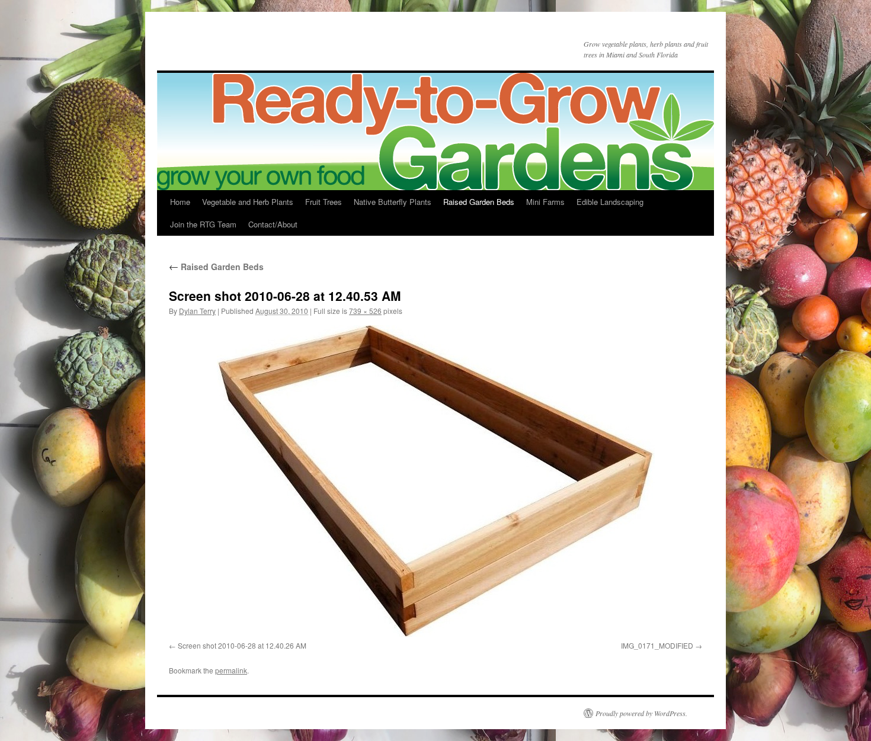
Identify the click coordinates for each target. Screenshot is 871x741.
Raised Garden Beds (478, 201)
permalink (231, 670)
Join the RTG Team (203, 224)
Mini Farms (545, 201)
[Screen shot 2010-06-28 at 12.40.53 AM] (435, 481)
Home (180, 201)
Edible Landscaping (610, 201)
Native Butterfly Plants (392, 201)
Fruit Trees (323, 201)
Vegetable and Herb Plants (247, 201)
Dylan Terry (197, 311)
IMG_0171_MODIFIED (657, 645)
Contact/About (272, 224)
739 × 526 (365, 311)
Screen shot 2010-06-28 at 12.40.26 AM (242, 645)
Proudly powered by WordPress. (641, 713)
